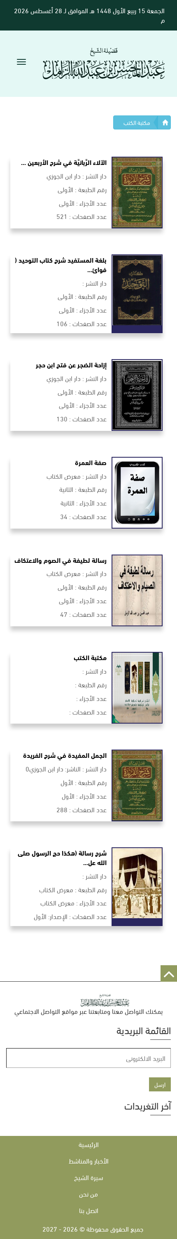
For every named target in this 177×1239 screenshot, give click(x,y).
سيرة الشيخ (88, 1177)
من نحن (88, 1193)
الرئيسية (89, 1144)
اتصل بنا (88, 1210)
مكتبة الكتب (136, 122)
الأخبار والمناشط (89, 1160)
